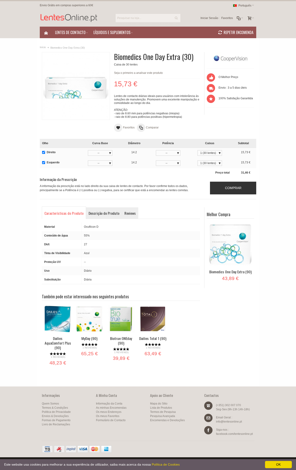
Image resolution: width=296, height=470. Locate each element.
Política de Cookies (166, 464)
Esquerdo (53, 162)
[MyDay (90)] (89, 319)
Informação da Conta (109, 403)
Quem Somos (50, 403)
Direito (51, 152)
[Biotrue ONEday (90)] (121, 319)
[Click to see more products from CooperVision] (230, 58)
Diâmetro (134, 143)
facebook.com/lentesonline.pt (234, 434)
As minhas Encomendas (111, 407)
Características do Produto (63, 213)
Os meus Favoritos (107, 416)
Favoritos (227, 18)
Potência (168, 143)
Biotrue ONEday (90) (121, 341)
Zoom (75, 86)
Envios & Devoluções (55, 416)
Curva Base (100, 143)
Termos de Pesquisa (163, 412)
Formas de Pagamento (56, 420)
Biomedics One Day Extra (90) (230, 271)
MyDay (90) (89, 338)
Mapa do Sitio (158, 403)
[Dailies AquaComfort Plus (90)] (57, 319)
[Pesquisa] (176, 18)
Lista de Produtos (161, 407)
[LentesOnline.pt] (69, 18)
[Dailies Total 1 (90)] (152, 319)
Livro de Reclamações (56, 424)
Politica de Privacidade (56, 412)
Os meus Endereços (108, 412)
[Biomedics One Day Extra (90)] (230, 244)
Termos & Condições (55, 407)
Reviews (130, 213)
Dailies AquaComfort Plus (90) (58, 343)
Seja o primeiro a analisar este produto (138, 73)
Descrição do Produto (104, 213)
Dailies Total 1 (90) (152, 338)
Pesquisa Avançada (162, 416)
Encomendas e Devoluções (167, 420)
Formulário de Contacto (111, 420)
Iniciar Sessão (209, 18)
